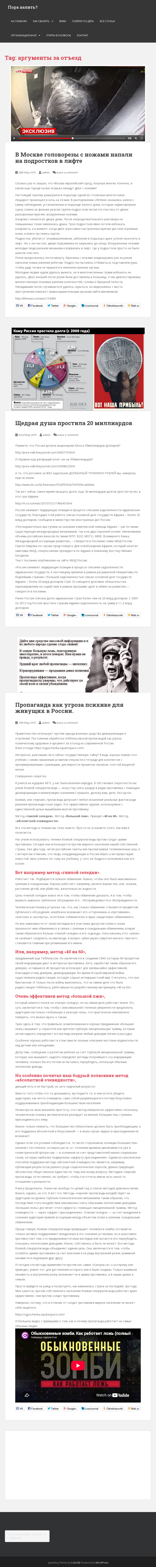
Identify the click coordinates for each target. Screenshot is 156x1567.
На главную (19, 21)
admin (46, 172)
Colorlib (75, 1562)
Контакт (82, 35)
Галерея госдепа (83, 21)
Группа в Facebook (58, 35)
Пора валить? (23, 7)
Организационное (24, 35)
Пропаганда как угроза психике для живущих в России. (69, 708)
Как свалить (41, 21)
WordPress (101, 1562)
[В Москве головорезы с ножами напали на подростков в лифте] (78, 103)
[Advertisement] (78, 1465)
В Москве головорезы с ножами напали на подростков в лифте (73, 157)
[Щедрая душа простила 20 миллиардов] (78, 369)
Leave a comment (67, 172)
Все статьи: (107, 21)
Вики (62, 21)
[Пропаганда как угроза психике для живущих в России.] (78, 664)
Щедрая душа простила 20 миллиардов (73, 423)
